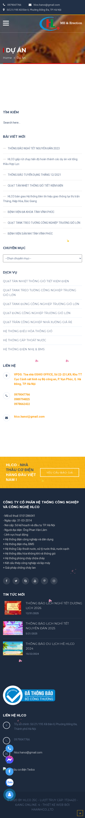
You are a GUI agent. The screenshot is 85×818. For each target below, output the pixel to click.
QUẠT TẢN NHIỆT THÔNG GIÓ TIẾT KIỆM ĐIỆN (35, 185)
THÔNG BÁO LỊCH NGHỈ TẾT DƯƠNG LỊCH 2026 (54, 605)
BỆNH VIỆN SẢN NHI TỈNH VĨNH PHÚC (30, 233)
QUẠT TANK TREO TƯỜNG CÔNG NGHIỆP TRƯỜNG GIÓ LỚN (44, 222)
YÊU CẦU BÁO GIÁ (59, 472)
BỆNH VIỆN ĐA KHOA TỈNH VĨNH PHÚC (31, 212)
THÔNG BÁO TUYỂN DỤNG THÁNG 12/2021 (34, 174)
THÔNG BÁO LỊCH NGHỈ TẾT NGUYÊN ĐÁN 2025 (47, 626)
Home (7, 58)
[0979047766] (9, 748)
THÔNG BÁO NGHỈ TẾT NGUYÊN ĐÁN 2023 (34, 148)
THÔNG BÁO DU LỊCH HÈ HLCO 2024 (50, 646)
